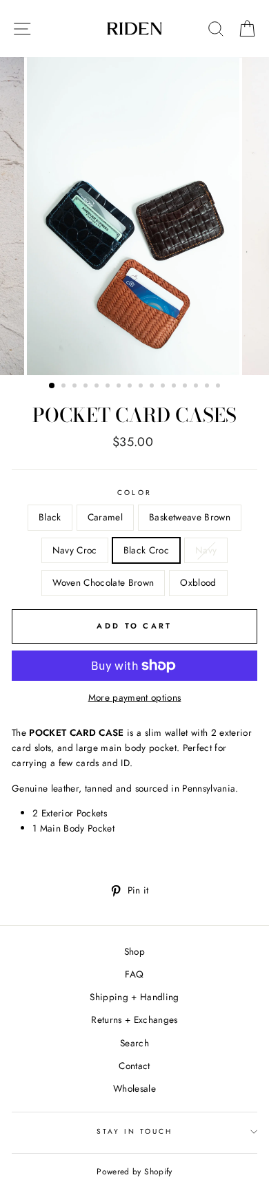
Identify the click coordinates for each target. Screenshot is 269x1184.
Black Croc (146, 550)
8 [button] (131, 386)
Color (134, 492)
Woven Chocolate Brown (103, 582)
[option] (134, 216)
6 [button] (109, 386)
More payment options (134, 697)
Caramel (105, 517)
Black (50, 517)
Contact (134, 1065)
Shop (134, 951)
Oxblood (198, 582)
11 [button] (164, 386)
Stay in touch (135, 1131)
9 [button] (142, 386)
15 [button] (208, 386)
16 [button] (219, 386)
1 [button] (52, 386)
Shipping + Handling (134, 997)
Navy (206, 550)
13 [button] (186, 386)
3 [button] (75, 386)
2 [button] (64, 386)
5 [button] (97, 386)
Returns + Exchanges (134, 1019)
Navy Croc (74, 550)
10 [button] (153, 386)
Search (134, 1043)
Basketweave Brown (189, 517)
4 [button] (86, 386)
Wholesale (134, 1088)
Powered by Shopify (134, 1171)
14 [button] (197, 386)
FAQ (134, 974)
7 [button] (120, 386)
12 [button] (175, 386)
